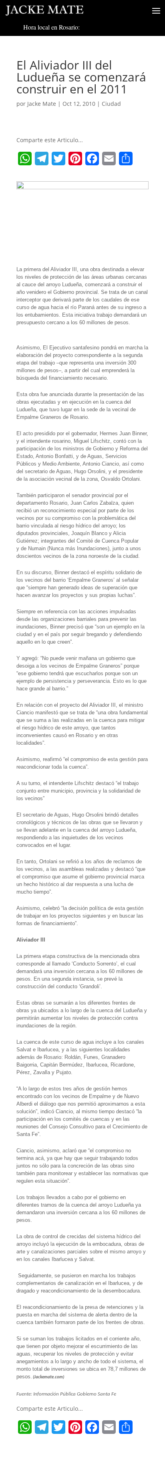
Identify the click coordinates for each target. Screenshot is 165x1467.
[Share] (125, 158)
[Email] (109, 158)
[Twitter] (58, 158)
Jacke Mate (41, 103)
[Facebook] (92, 158)
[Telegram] (41, 158)
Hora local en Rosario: (51, 27)
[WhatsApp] (24, 158)
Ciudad (111, 103)
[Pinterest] (75, 158)
